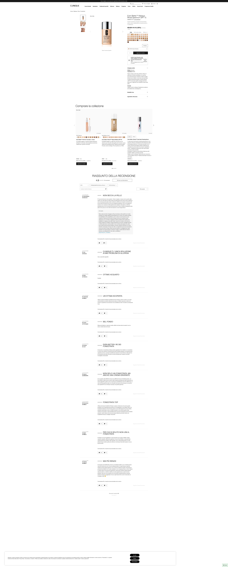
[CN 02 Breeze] (139, 34)
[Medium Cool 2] (112, 137)
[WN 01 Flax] (139, 40)
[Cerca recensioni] (106, 189)
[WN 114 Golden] (147, 38)
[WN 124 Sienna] (145, 40)
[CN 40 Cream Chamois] (137, 36)
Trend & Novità (88, 6)
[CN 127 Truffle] (128, 42)
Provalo (145, 45)
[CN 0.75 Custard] (130, 34)
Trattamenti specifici (104, 6)
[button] (225, 565)
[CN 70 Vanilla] (137, 34)
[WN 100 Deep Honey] (141, 38)
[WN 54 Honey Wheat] (135, 34)
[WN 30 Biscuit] (134, 36)
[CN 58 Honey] (145, 36)
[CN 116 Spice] (130, 40)
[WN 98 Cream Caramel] (139, 38)
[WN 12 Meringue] (145, 34)
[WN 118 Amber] (143, 38)
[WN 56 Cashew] (134, 34)
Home (71, 11)
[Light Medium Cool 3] (116, 137)
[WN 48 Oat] (139, 36)
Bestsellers (95, 6)
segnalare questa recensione (139, 242)
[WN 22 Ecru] (132, 36)
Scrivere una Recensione (122, 180)
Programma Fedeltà (149, 6)
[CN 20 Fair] (130, 36)
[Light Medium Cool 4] (104, 137)
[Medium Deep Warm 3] (124, 137)
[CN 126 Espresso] (137, 40)
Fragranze (123, 6)
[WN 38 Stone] (135, 36)
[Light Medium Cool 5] (120, 137)
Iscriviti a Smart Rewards (145, 60)
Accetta (134, 555)
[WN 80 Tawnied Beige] (134, 38)
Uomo (129, 6)
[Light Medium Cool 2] (110, 137)
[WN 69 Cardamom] (143, 40)
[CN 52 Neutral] (143, 36)
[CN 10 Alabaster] (143, 34)
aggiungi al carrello (141, 52)
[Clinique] (74, 6)
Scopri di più (140, 6)
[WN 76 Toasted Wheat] (132, 38)
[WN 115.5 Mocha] (128, 40)
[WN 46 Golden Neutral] (141, 36)
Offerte (133, 6)
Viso (79, 11)
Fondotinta (83, 11)
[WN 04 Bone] (141, 34)
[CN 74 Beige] (128, 38)
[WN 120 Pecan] (132, 40)
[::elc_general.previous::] (76, 137)
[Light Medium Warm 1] (114, 137)
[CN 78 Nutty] (135, 40)
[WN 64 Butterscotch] (147, 36)
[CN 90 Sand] (135, 38)
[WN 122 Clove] (134, 40)
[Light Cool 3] (118, 137)
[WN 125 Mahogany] (147, 40)
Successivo (114, 495)
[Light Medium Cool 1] (108, 137)
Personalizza (134, 561)
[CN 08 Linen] (128, 34)
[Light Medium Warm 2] (106, 137)
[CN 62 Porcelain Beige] (130, 38)
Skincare (112, 6)
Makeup (118, 6)
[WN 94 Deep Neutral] (137, 38)
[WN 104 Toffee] (132, 34)
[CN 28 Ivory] (141, 40)
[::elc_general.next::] (99, 137)
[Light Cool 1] (122, 137)
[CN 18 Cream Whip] (128, 36)
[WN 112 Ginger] (145, 38)
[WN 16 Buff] (147, 34)
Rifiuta (134, 558)
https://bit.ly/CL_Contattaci (104, 232)
